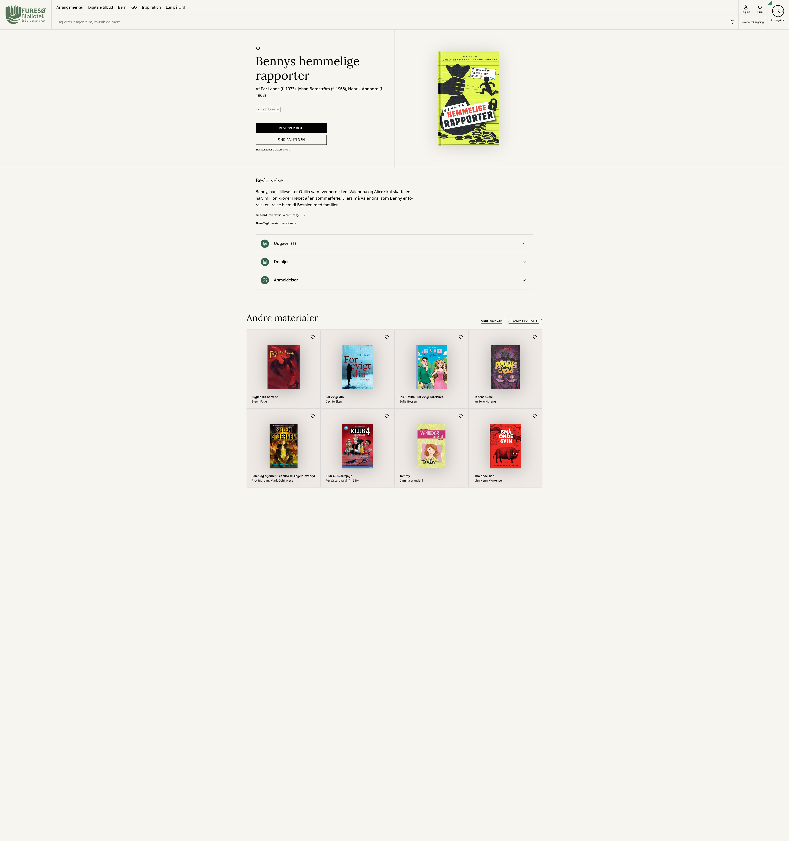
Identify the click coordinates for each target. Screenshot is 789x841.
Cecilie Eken (334, 401)
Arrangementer (70, 7)
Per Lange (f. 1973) (278, 89)
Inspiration (151, 7)
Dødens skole (483, 397)
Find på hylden (291, 139)
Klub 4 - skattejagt (339, 476)
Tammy (405, 476)
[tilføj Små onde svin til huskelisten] (534, 416)
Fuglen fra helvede (265, 397)
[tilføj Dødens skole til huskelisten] (534, 337)
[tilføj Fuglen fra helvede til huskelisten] (312, 337)
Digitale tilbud (100, 7)
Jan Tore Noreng (485, 401)
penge (296, 215)
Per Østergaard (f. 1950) (342, 480)
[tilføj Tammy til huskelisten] (460, 416)
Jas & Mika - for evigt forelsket (421, 397)
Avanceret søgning (753, 22)
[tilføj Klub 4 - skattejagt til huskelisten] (386, 416)
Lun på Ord (175, 7)
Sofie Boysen (408, 401)
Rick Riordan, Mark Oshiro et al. (273, 480)
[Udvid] (303, 215)
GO (134, 7)
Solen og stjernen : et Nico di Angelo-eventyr (283, 476)
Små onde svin (484, 476)
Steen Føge (259, 401)
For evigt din (335, 397)
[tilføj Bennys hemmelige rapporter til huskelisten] (258, 48)
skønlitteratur (289, 223)
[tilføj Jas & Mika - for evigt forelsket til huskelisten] (460, 337)
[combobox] (395, 22)
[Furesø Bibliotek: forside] (25, 14)
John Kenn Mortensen (489, 480)
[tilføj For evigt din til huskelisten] (386, 337)
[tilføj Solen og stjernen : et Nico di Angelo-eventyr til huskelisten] (312, 416)
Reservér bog (291, 128)
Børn (122, 7)
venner (287, 215)
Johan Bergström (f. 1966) (322, 89)
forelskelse (275, 215)
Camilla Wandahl (411, 480)
